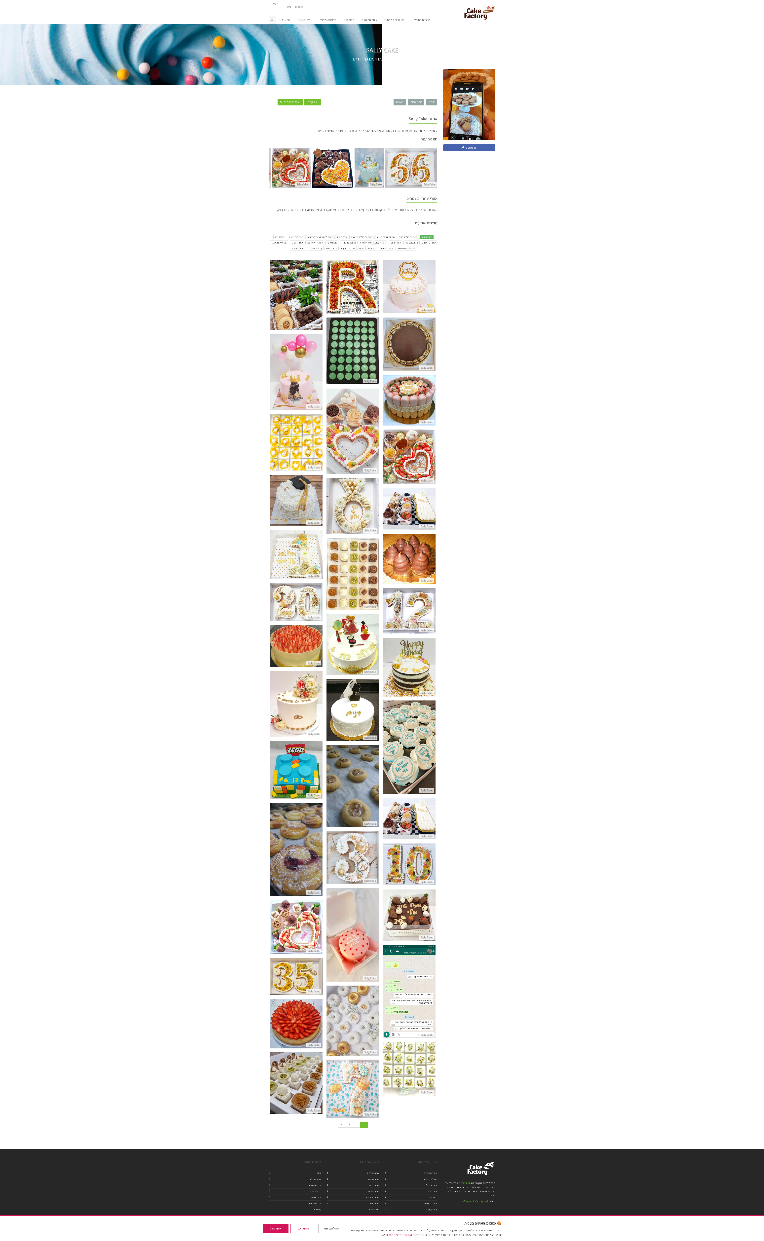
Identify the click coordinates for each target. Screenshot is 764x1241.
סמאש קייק (341, 237)
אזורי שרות (416, 102)
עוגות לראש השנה (315, 242)
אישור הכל (275, 1228)
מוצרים (399, 102)
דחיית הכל (303, 1228)
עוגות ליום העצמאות (406, 248)
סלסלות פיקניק (430, 1179)
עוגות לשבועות (386, 248)
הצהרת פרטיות (314, 1185)
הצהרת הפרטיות (411, 1235)
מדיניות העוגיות (393, 1235)
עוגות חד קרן (373, 1185)
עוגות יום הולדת (395, 20)
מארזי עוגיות (366, 242)
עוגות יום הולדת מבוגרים (362, 237)
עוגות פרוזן (374, 1203)
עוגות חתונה (370, 20)
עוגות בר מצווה (429, 242)
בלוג (289, 6)
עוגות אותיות (373, 1179)
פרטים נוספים (296, 299)
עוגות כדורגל (373, 1191)
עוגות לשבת (380, 242)
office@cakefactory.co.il (475, 1201)
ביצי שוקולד (374, 1209)
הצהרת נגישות (314, 1203)
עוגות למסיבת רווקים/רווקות (320, 237)
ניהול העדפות (331, 1228)
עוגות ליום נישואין (296, 237)
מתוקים (350, 20)
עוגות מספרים (373, 1173)
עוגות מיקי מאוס (372, 1197)
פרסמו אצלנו (315, 1179)
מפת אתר (317, 1209)
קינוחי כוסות (331, 248)
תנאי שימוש (316, 1197)
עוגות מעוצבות (464, 1183)
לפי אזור (286, 20)
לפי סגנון (305, 20)
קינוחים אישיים (316, 248)
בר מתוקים (432, 1197)
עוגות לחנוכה (297, 242)
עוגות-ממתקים (431, 1209)
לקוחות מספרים (298, 248)
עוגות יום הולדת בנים (408, 237)
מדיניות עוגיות (315, 1191)
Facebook (470, 147)
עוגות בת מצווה (411, 242)
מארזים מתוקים (348, 248)
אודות (432, 102)
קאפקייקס (279, 237)
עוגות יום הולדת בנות (385, 237)
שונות (361, 248)
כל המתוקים (426, 237)
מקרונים (372, 248)
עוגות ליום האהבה (279, 242)
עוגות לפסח (332, 242)
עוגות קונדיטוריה (348, 242)
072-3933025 (291, 102)
